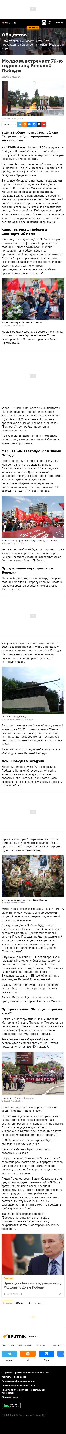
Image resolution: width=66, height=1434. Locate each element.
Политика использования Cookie (19, 1385)
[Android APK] (11, 1406)
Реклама (44, 1372)
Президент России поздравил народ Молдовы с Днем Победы (33, 1285)
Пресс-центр (19, 1376)
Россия (8, 1278)
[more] (61, 1293)
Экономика (24, 1345)
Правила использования (26, 1372)
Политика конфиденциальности (18, 1381)
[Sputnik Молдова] (10, 24)
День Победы (35, 1303)
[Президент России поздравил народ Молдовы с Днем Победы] (33, 1254)
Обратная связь (10, 1397)
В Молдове (20, 1303)
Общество (7, 1303)
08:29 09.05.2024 (11, 76)
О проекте (7, 1372)
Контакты (6, 1376)
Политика (8, 1345)
